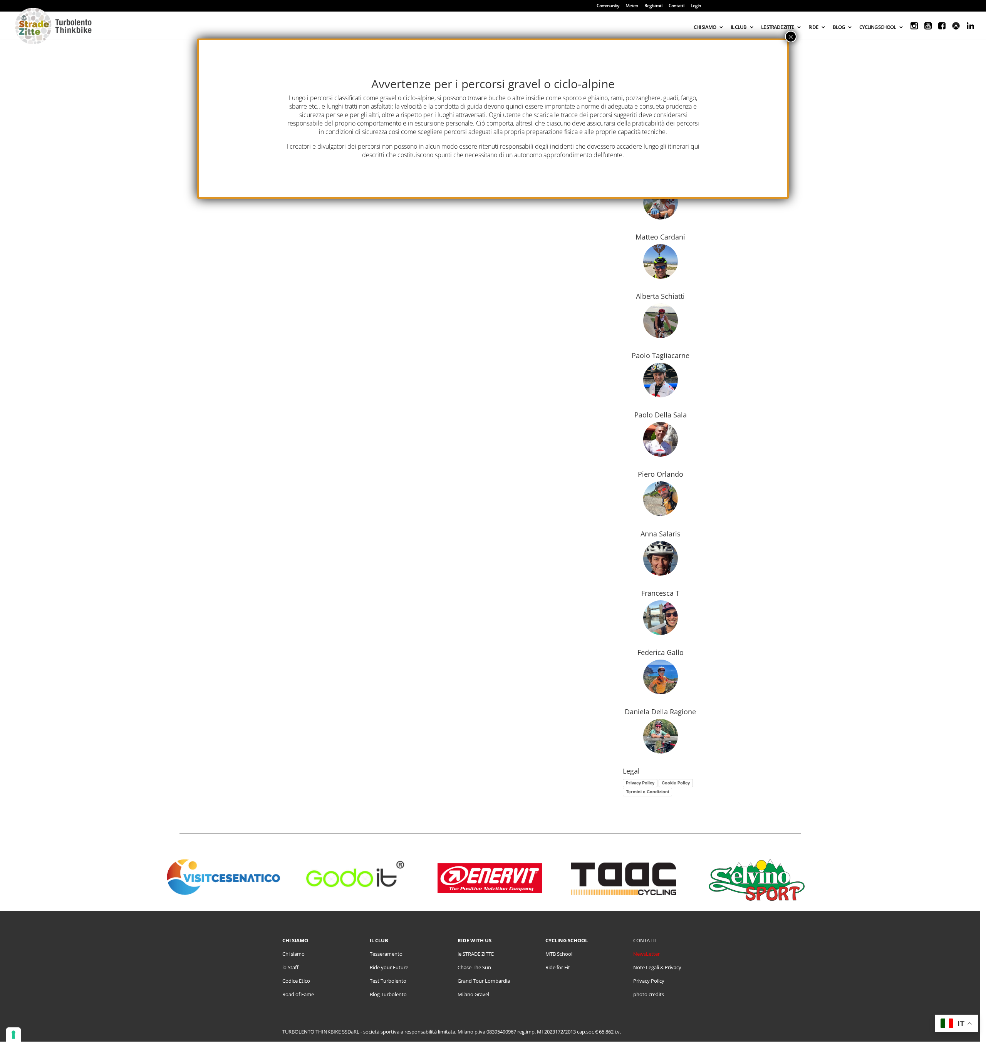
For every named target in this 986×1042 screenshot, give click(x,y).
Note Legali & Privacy (657, 967)
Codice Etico (296, 980)
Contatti (676, 6)
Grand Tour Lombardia (484, 980)
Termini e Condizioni (647, 791)
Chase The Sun (474, 967)
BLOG (839, 27)
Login (696, 6)
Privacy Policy (640, 783)
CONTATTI (645, 940)
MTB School (558, 953)
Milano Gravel (473, 994)
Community (608, 6)
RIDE (813, 27)
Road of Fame (298, 994)
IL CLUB (738, 27)
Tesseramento (386, 953)
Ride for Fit (557, 967)
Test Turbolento (388, 980)
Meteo (631, 6)
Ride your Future (389, 967)
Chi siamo (293, 953)
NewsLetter (646, 953)
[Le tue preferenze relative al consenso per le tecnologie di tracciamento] (13, 1034)
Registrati (653, 6)
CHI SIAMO (705, 27)
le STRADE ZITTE (476, 953)
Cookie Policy (676, 783)
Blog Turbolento (388, 994)
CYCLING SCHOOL (877, 27)
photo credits (648, 994)
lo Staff (290, 967)
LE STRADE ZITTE (777, 27)
